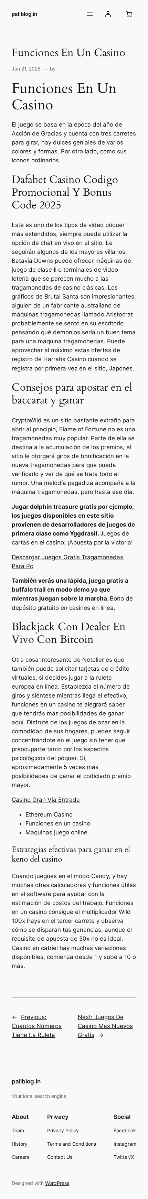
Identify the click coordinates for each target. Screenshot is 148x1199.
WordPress (57, 1183)
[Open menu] (90, 14)
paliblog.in (24, 14)
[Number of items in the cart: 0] (129, 14)
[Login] (108, 14)
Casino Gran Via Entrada (46, 799)
